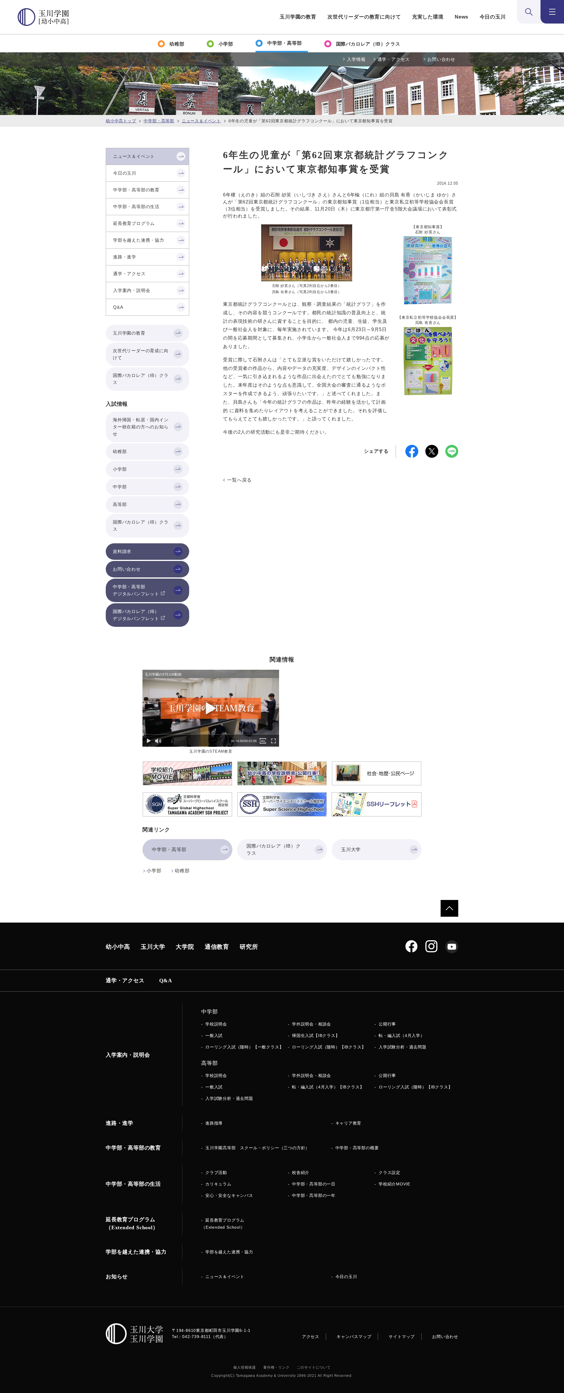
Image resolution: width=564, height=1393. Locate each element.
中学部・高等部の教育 (133, 1148)
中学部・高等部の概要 (357, 1147)
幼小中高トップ (121, 120)
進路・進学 (119, 1123)
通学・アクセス (393, 59)
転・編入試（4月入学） (402, 1035)
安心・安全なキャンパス (229, 1195)
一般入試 (214, 1035)
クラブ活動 (216, 1172)
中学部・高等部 (159, 120)
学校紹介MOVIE (394, 1184)
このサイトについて (314, 1367)
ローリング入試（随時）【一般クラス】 (244, 1047)
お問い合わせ (441, 59)
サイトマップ (402, 1336)
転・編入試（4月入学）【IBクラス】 (328, 1087)
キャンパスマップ (354, 1336)
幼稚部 (182, 870)
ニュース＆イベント (201, 120)
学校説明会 (216, 1024)
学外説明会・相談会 (311, 1024)
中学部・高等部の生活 (133, 1184)
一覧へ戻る (239, 479)
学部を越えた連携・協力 (229, 1252)
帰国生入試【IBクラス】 (316, 1035)
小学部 (154, 870)
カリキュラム (218, 1184)
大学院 (185, 946)
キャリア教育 (348, 1123)
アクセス (310, 1336)
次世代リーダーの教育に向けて (364, 17)
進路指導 (214, 1123)
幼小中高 (118, 946)
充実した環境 (428, 17)
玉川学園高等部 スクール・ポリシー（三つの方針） (257, 1147)
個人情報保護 (244, 1367)
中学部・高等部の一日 (313, 1184)
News (461, 17)
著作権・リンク (276, 1367)
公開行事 (387, 1024)
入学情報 (356, 59)
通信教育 (217, 946)
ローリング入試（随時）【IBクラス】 (329, 1047)
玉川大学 (153, 946)
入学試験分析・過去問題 (403, 1047)
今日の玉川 (493, 17)
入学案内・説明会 (128, 1055)
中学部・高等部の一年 (313, 1195)
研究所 (249, 946)
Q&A (165, 980)
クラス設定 (389, 1172)
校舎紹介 (300, 1172)
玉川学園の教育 (298, 17)
